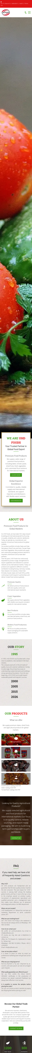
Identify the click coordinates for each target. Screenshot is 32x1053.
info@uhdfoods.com (11, 947)
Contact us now (16, 1028)
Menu (29, 11)
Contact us (16, 838)
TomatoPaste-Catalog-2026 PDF (10, 790)
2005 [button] (14, 686)
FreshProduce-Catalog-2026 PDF (11, 786)
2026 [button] (14, 697)
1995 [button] (14, 654)
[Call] (26, 12)
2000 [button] (14, 681)
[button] (16, 740)
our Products (16, 500)
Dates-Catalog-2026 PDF (8, 788)
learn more (16, 475)
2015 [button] (14, 692)
